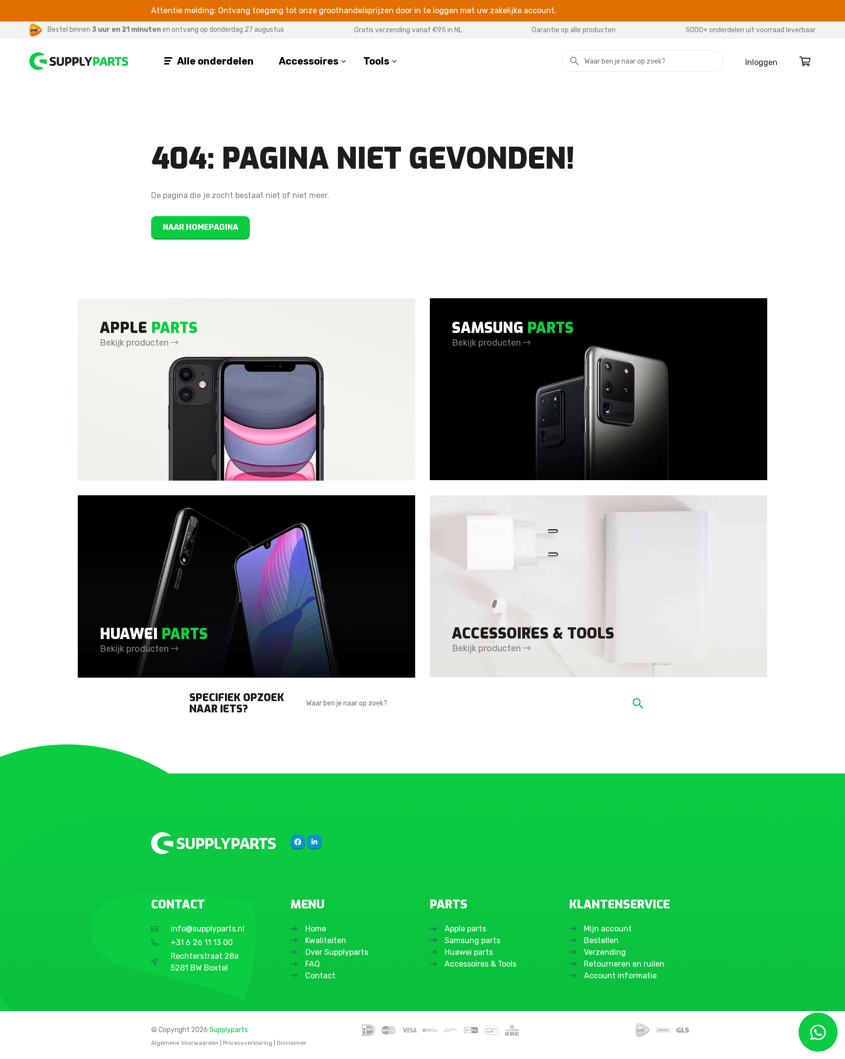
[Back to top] (18, 1041)
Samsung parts (472, 940)
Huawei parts (469, 952)
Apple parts (465, 928)
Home (315, 928)
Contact (320, 975)
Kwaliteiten (325, 940)
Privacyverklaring (247, 1042)
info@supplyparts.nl (208, 928)
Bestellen (601, 940)
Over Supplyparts (336, 952)
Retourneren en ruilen (624, 964)
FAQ (312, 964)
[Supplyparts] (213, 843)
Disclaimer (292, 1042)
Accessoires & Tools (480, 964)
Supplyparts (228, 1030)
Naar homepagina (200, 227)
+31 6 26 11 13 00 (202, 942)
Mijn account (608, 928)
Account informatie (620, 975)
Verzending (605, 952)
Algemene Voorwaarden (185, 1042)
